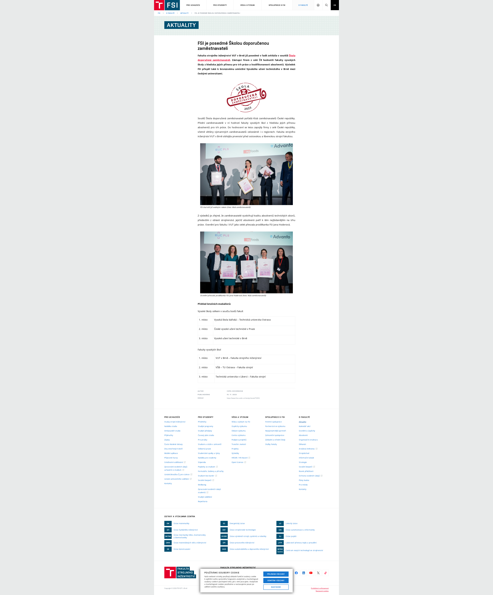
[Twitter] (318, 573)
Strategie (303, 462)
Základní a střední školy (275, 440)
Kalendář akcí (304, 426)
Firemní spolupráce (273, 422)
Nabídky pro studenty (207, 457)
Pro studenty (220, 5)
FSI (159, 13)
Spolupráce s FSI (277, 5)
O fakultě (170, 13)
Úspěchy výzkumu (239, 426)
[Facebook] (296, 573)
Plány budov (304, 480)
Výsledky (235, 453)
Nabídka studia (170, 426)
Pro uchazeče (193, 5)
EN (335, 5)
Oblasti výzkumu (239, 431)
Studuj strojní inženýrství (174, 422)
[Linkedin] (304, 573)
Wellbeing (202, 484)
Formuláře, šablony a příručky (211, 471)
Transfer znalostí (239, 444)
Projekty (235, 449)
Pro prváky (202, 440)
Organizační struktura (308, 440)
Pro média (303, 484)
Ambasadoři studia (172, 431)
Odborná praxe (204, 449)
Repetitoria (202, 501)
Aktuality (184, 13)
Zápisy (167, 440)
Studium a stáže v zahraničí (209, 444)
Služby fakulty (271, 444)
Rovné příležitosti (306, 471)
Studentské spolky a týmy (209, 453)
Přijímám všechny (276, 574)
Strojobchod (304, 453)
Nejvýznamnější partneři (275, 431)
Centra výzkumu (238, 435)
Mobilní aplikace (171, 453)
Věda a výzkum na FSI (241, 422)
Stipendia (202, 462)
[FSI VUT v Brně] (167, 5)
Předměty (202, 422)
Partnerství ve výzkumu (275, 426)
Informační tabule (306, 457)
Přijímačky (168, 435)
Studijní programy (205, 426)
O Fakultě (303, 5)
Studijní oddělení (205, 497)
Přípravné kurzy (171, 457)
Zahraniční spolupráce (274, 435)
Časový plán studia (206, 435)
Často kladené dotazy (173, 444)
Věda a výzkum (247, 5)
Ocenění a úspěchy (307, 431)
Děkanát (302, 444)
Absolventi (303, 435)
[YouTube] (311, 573)
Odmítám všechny (276, 580)
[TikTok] (326, 573)
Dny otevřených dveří (173, 449)
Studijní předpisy (205, 431)
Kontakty (168, 483)
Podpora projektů (239, 440)
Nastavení (276, 587)
